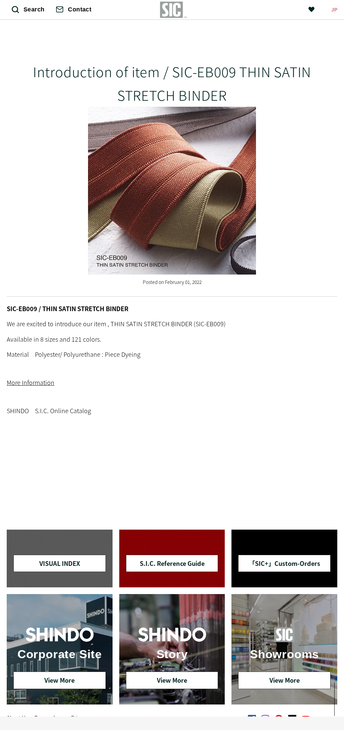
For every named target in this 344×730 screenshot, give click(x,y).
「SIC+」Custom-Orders (284, 563)
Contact (79, 9)
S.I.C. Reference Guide (172, 563)
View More (59, 680)
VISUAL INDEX (59, 563)
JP (334, 9)
